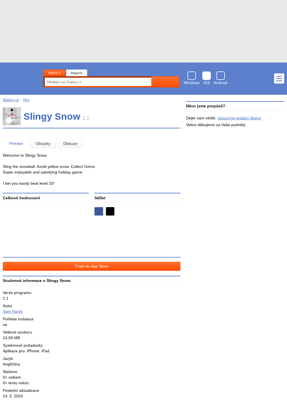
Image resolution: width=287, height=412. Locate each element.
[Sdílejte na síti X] (110, 211)
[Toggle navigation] (279, 78)
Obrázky (43, 143)
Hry (26, 100)
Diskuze (70, 143)
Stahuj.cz (54, 73)
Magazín (76, 73)
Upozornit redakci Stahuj (239, 118)
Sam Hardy (13, 311)
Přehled (16, 143)
